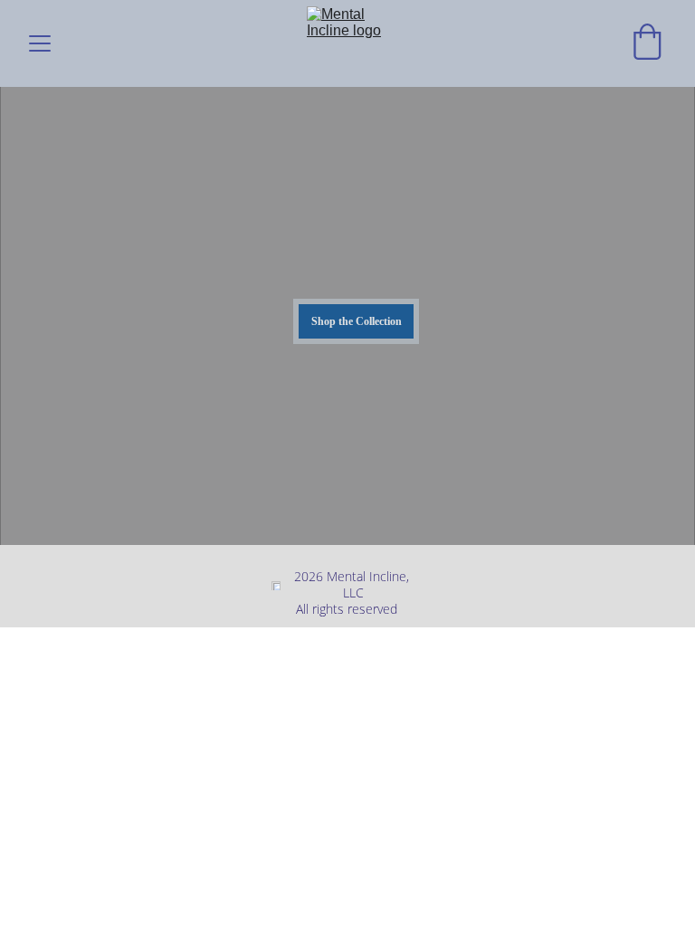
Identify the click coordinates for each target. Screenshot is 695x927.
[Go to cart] (647, 43)
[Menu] (40, 43)
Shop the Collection (356, 321)
